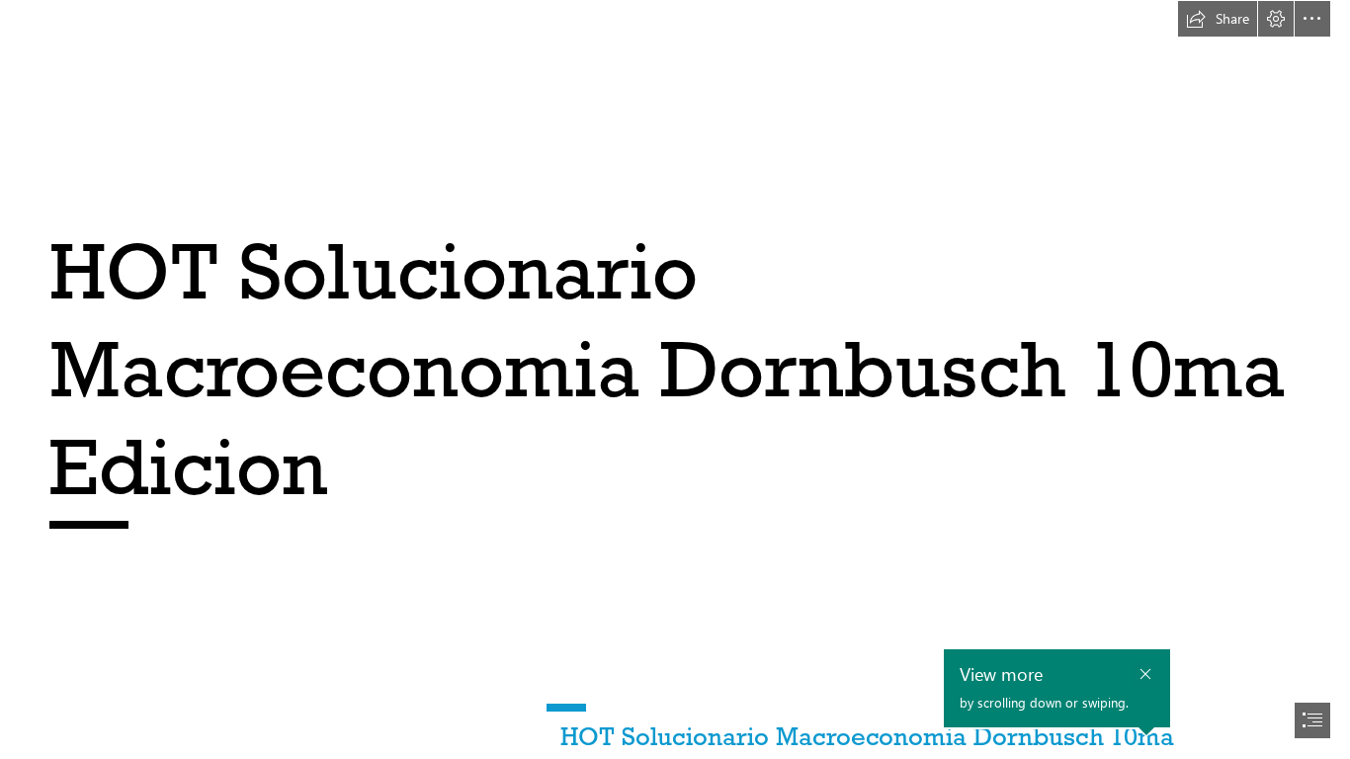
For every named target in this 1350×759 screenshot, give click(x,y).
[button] (1217, 19)
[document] (675, 379)
